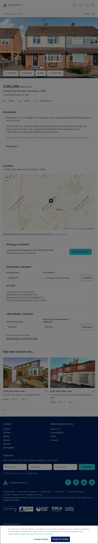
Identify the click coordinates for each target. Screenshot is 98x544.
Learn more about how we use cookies (37, 534)
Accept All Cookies (60, 539)
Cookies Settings (41, 539)
